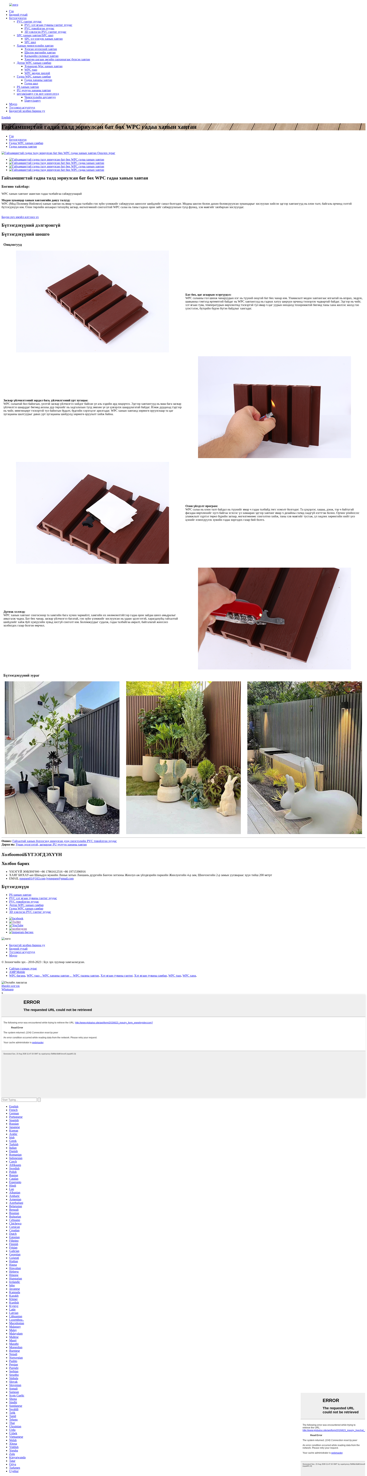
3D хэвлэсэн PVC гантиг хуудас (45, 31)
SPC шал (30, 42)
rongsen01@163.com (32, 878)
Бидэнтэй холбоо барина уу (27, 111)
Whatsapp (8, 989)
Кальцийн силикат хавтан (41, 56)
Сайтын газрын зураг (23, 968)
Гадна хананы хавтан (38, 80)
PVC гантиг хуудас (29, 21)
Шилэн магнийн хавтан (40, 52)
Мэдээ (13, 104)
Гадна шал (31, 83)
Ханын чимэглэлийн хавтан (35, 45)
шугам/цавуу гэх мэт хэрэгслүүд (38, 93)
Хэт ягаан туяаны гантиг (117, 975)
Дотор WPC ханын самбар (34, 62)
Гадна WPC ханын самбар (34, 76)
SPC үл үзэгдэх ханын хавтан (43, 38)
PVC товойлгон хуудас (39, 28)
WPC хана (189, 975)
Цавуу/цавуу (32, 100)
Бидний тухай (18, 14)
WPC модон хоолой (37, 73)
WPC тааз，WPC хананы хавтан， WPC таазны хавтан (63, 975)
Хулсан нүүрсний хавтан (40, 49)
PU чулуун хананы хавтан (34, 90)
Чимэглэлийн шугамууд (40, 97)
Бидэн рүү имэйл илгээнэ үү (20, 217)
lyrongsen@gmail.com (60, 878)
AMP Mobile (17, 972)
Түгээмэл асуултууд (22, 107)
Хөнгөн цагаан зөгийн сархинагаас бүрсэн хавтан (57, 59)
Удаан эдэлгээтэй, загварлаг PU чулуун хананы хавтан (51, 844)
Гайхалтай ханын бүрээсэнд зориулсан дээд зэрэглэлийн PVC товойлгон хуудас (64, 841)
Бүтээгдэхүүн (18, 18)
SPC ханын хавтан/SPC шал (35, 35)
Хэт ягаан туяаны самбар (150, 975)
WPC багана (17, 975)
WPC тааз (30, 69)
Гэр (11, 11)
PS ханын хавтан (28, 86)
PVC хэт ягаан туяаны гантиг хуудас (48, 25)
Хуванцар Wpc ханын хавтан (43, 66)
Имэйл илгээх (11, 986)
